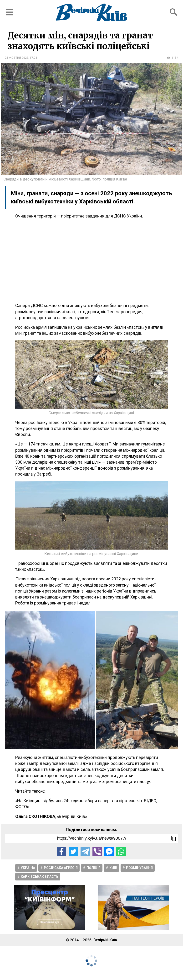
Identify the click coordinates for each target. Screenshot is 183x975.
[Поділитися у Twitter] (73, 851)
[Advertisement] (91, 260)
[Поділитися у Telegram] (85, 851)
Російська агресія (61, 868)
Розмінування (139, 868)
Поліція (93, 868)
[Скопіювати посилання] (173, 838)
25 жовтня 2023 (16, 57)
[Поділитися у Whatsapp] (121, 851)
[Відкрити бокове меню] (9, 12)
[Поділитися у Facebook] (61, 851)
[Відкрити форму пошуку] (173, 12)
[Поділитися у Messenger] (109, 851)
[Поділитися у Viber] (97, 851)
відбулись (52, 800)
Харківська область (39, 877)
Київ (113, 868)
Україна (28, 868)
